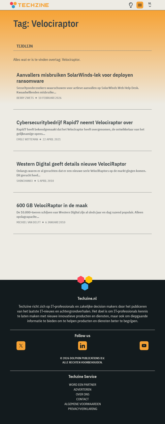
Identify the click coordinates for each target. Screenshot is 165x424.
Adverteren (82, 389)
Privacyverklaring (82, 409)
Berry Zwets (25, 98)
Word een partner (82, 385)
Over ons (82, 394)
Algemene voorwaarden (82, 404)
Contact (82, 399)
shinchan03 (24, 181)
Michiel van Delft (28, 222)
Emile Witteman (27, 139)
